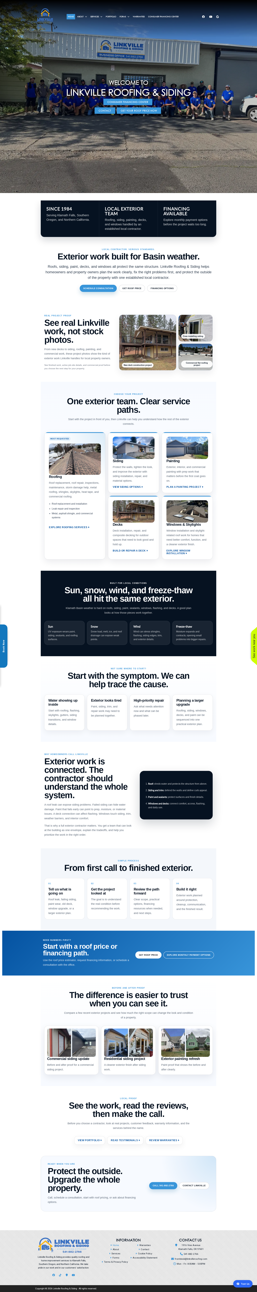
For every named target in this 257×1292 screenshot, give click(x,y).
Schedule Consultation (98, 288)
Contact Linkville (194, 1185)
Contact (105, 110)
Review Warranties (163, 1140)
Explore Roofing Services (68, 527)
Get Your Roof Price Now (139, 110)
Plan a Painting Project (183, 487)
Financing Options (162, 288)
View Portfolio (89, 1140)
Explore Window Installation (178, 552)
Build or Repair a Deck (129, 550)
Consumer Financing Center (127, 102)
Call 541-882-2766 (163, 1185)
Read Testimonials (124, 1140)
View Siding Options (127, 487)
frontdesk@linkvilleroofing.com (191, 1259)
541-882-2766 (191, 1254)
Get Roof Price (131, 288)
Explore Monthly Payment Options (188, 955)
